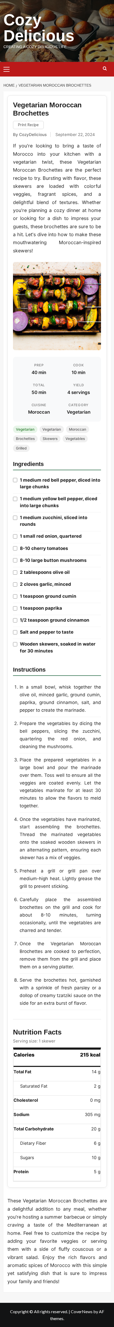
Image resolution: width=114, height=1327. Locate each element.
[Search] (105, 68)
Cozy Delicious (38, 28)
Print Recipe (28, 124)
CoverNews (82, 1311)
